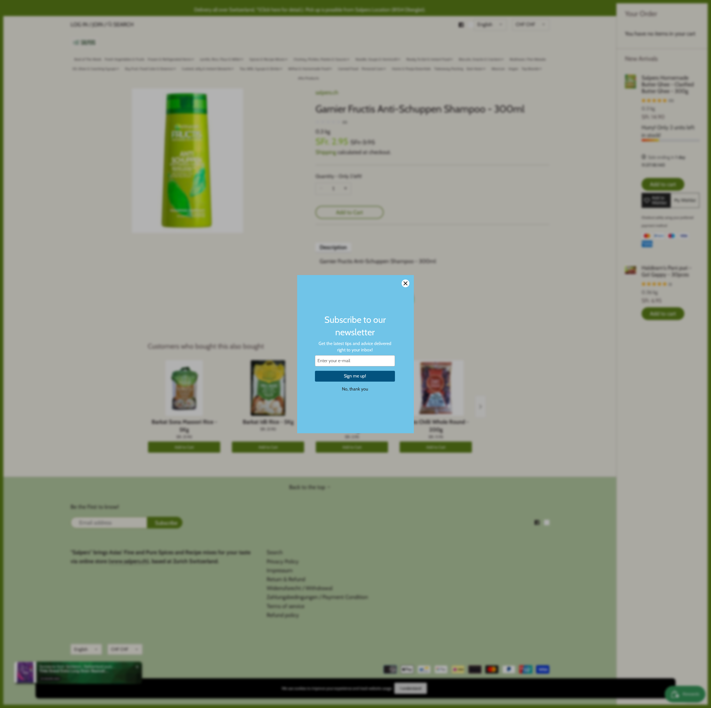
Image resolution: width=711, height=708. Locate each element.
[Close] (405, 283)
